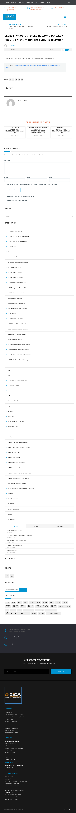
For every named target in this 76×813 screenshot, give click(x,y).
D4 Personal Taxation (13, 390)
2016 (52, 602)
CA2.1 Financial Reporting (15, 298)
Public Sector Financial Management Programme (21, 488)
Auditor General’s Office (11, 799)
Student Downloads (13, 498)
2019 (8, 606)
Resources (10, 493)
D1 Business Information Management (18, 380)
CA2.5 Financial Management (15, 318)
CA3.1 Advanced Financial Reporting (17, 324)
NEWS (48, 2)
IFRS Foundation (9, 793)
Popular (15, 526)
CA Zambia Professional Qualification (18, 262)
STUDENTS (11, 504)
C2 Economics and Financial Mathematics (19, 236)
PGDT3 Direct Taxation (14, 457)
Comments (60, 526)
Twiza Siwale (13, 45)
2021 (23, 606)
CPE (9, 370)
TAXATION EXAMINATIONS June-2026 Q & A (18, 540)
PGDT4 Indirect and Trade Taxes (16, 462)
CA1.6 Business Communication (16, 293)
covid (7, 610)
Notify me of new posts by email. (16, 201)
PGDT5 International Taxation (15, 468)
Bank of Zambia (9, 777)
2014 (38, 602)
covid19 (19, 610)
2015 (45, 602)
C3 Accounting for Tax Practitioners (17, 241)
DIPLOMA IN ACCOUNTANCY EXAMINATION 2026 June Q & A (14, 130)
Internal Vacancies (51, 610)
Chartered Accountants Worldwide (14, 790)
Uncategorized (11, 519)
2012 (25, 603)
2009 (7, 603)
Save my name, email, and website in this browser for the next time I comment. (31, 185)
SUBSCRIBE (61, 671)
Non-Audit (10, 437)
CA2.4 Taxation (12, 313)
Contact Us (29, 2)
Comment (7, 161)
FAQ (9, 406)
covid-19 (13, 610)
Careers (41, 2)
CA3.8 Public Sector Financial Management (19, 360)
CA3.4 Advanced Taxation (15, 339)
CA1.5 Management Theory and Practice (18, 288)
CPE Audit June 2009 (12, 550)
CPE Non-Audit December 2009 (15, 545)
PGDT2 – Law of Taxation (14, 452)
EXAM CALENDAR (13, 401)
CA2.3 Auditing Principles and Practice (18, 308)
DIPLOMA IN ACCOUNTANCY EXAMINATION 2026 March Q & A (61, 130)
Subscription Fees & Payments (14, 765)
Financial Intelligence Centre (13, 786)
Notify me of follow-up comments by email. (20, 197)
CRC (9, 375)
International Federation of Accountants (16, 781)
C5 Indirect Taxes (12, 252)
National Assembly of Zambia (13, 795)
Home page (11, 416)
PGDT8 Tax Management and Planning (18, 478)
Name (6, 177)
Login (7, 2)
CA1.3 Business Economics (15, 277)
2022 (30, 606)
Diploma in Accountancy (33, 50)
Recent (36, 526)
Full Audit (10, 411)
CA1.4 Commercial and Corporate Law (18, 282)
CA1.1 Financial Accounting (15, 267)
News (9, 432)
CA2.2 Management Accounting (16, 303)
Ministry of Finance (10, 779)
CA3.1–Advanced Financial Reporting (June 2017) (19, 535)
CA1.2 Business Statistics (15, 272)
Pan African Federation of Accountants (16, 788)
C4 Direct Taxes (12, 246)
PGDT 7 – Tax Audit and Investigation (18, 442)
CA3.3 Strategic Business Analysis (17, 334)
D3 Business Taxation (13, 385)
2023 (11, 89)
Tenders (21, 2)
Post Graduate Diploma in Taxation (17, 483)
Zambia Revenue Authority (12, 784)
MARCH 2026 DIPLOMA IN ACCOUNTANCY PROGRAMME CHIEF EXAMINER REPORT (38, 130)
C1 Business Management (15, 231)
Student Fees (9, 767)
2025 (53, 606)
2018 (65, 602)
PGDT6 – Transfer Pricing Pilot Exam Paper (19, 473)
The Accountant (53, 613)
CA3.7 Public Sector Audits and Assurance (19, 354)
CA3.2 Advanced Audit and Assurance (18, 329)
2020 (15, 606)
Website (51, 177)
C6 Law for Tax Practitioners (15, 257)
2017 (58, 603)
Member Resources (13, 426)
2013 (32, 602)
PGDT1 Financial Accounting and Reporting (19, 447)
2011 (19, 602)
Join (36, 2)
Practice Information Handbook (14, 530)
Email (29, 177)
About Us (13, 2)
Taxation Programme (13, 509)
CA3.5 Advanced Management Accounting (19, 344)
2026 (61, 606)
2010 (13, 603)
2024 (45, 606)
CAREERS (67, 606)
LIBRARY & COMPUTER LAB (16, 421)
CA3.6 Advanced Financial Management (18, 349)
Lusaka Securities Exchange (12, 797)
